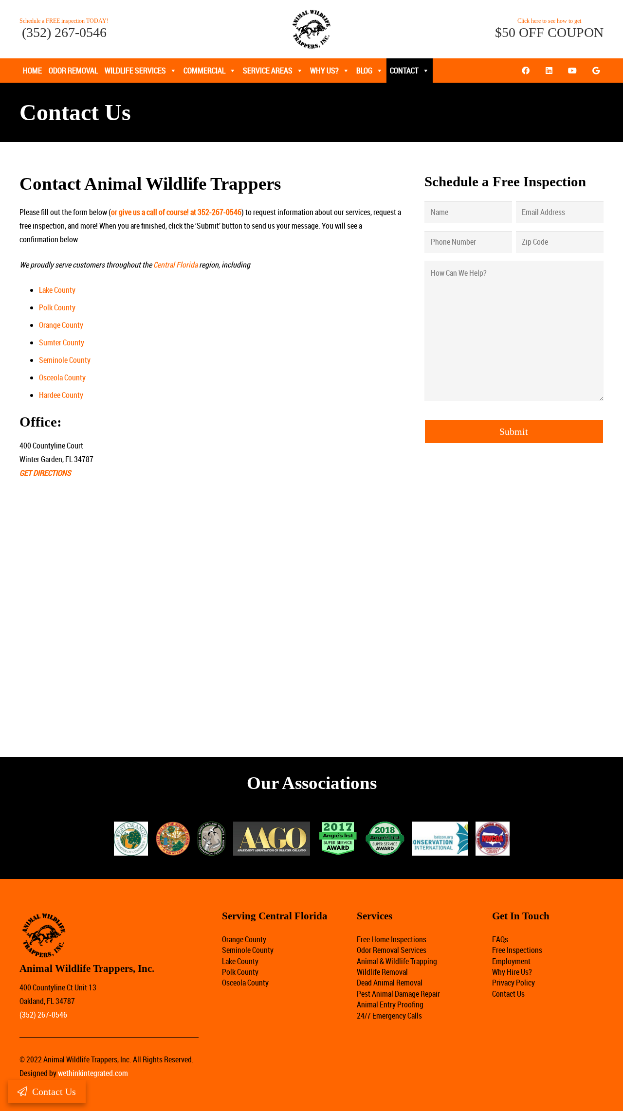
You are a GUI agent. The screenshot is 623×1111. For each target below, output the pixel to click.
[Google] (596, 70)
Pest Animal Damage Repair (398, 993)
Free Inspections (517, 950)
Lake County (57, 290)
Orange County (61, 325)
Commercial (204, 70)
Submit (513, 431)
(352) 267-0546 (64, 32)
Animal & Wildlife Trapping (397, 961)
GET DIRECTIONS (45, 472)
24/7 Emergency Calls (389, 1015)
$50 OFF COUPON (549, 32)
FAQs (500, 939)
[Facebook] (525, 70)
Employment (511, 961)
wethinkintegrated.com (93, 1073)
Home (32, 70)
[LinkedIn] (549, 70)
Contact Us (508, 993)
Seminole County (65, 360)
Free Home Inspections (391, 939)
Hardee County (61, 395)
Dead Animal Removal (389, 982)
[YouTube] (572, 70)
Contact (404, 70)
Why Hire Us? (512, 972)
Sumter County (61, 342)
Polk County (57, 307)
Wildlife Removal (382, 972)
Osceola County (62, 377)
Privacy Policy (513, 982)
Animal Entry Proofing (390, 1004)
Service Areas (268, 70)
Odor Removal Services (391, 950)
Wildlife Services (135, 70)
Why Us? (324, 70)
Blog (364, 70)
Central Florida (175, 264)
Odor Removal (73, 70)
